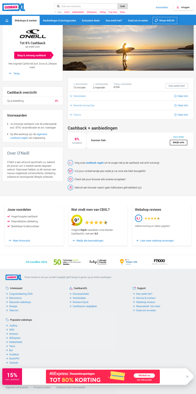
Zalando (13, 362)
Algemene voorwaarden (17, 387)
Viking (103, 12)
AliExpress (92, 12)
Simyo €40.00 (166, 20)
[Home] (6, 20)
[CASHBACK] (13, 7)
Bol (11, 350)
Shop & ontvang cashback (31, 55)
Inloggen (185, 7)
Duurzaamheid (81, 293)
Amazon (13, 333)
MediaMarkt (78, 12)
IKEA (11, 329)
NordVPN (14, 358)
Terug (16, 73)
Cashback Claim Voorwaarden (70, 387)
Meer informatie (21, 240)
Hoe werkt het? (144, 293)
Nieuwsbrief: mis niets (148, 306)
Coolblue (14, 354)
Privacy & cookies (42, 387)
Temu (122, 12)
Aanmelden (162, 7)
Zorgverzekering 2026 (21, 293)
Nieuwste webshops (20, 302)
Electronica (15, 298)
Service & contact (146, 298)
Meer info (183, 96)
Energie (13, 306)
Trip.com (112, 12)
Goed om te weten (146, 310)
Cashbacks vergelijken (85, 306)
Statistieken (79, 298)
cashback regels (95, 162)
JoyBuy (13, 325)
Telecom (13, 310)
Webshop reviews (145, 302)
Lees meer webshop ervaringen (157, 240)
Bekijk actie (178, 142)
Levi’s (67, 12)
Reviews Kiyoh (81, 302)
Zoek (122, 6)
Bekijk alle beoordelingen (90, 240)
